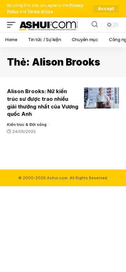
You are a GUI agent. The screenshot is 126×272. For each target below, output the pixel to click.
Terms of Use (40, 11)
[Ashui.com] (48, 24)
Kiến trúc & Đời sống (27, 124)
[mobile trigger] (13, 24)
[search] (94, 25)
